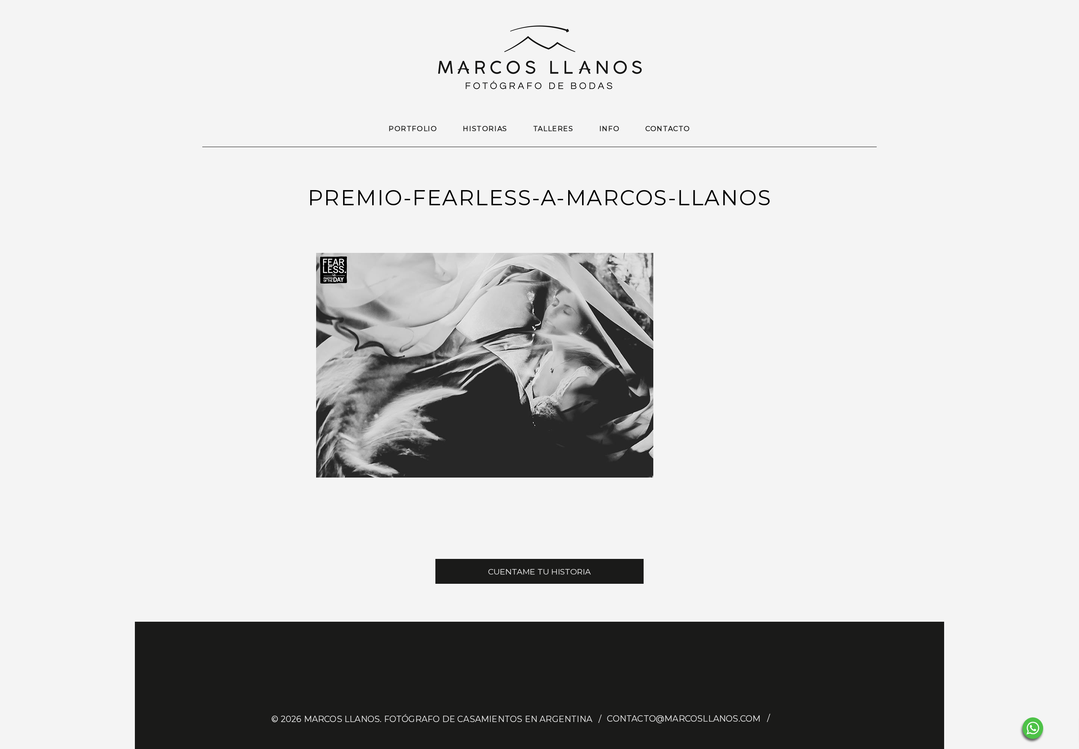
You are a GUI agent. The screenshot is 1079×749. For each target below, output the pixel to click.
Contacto (667, 129)
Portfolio (413, 129)
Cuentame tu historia (539, 572)
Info (609, 129)
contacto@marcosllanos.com (683, 719)
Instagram (799, 719)
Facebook (783, 719)
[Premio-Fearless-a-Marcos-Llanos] (484, 475)
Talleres (553, 129)
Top (1059, 729)
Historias (485, 129)
